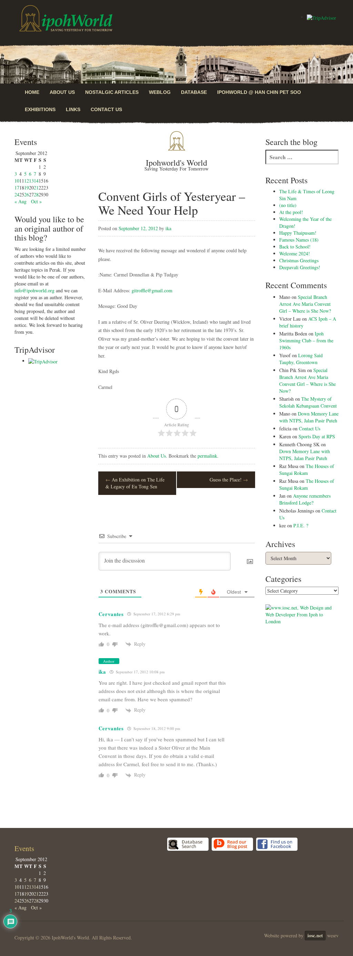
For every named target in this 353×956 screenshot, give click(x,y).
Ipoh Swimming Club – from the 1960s (306, 340)
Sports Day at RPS (317, 436)
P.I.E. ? (300, 525)
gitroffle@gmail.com (152, 290)
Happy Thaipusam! (297, 233)
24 (16, 194)
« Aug (20, 201)
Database (194, 92)
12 (26, 180)
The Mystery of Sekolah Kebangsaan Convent (308, 402)
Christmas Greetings (299, 260)
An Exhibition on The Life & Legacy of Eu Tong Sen (134, 483)
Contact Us (106, 109)
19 (26, 187)
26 (26, 194)
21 (36, 187)
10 (16, 180)
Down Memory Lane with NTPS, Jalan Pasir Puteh (309, 417)
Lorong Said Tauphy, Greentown (301, 358)
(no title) (287, 205)
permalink (207, 455)
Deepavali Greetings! (299, 267)
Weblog (160, 92)
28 (36, 194)
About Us (62, 92)
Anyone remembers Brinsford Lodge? (305, 499)
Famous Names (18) (299, 239)
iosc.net (315, 935)
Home (32, 92)
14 (36, 180)
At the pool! (291, 212)
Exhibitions (40, 109)
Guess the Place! (229, 479)
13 (31, 180)
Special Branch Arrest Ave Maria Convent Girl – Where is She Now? (305, 304)
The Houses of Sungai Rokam (306, 469)
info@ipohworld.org (34, 290)
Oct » (36, 201)
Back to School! (295, 246)
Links (73, 109)
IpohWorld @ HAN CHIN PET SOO (259, 92)
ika (168, 228)
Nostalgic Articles (112, 92)
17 (16, 187)
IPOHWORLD (65, 18)
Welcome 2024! (294, 253)
